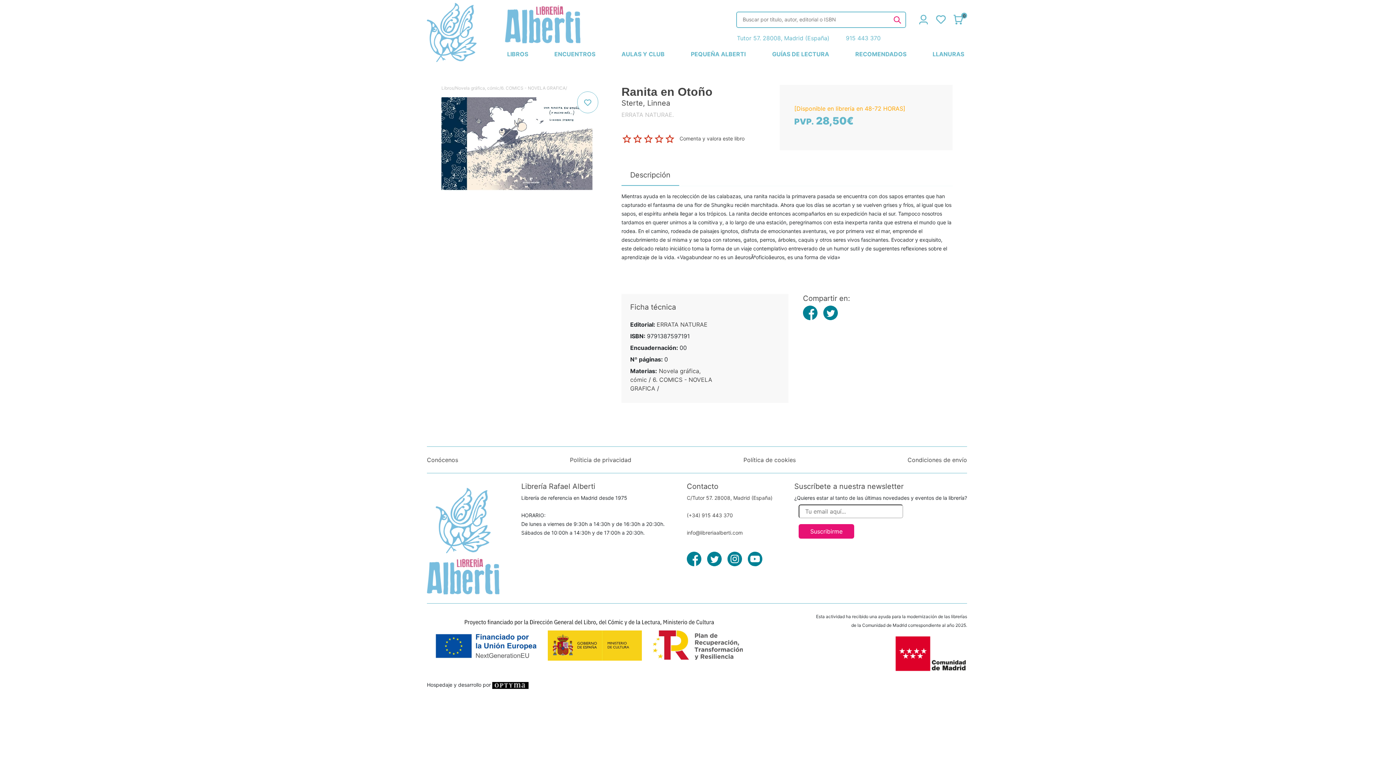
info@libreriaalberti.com (715, 533)
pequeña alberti (718, 54)
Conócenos (442, 460)
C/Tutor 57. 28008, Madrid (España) (730, 498)
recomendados (880, 54)
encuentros (574, 54)
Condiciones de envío (937, 460)
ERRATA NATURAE (682, 324)
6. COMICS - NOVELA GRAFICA (533, 88)
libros (517, 54)
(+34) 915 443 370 (710, 515)
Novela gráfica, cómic (477, 88)
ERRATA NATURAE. (647, 114)
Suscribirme (826, 531)
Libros (447, 88)
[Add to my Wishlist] (587, 102)
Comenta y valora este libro (712, 138)
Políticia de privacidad (600, 460)
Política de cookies (769, 460)
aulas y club (643, 54)
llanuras (948, 54)
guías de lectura (800, 54)
